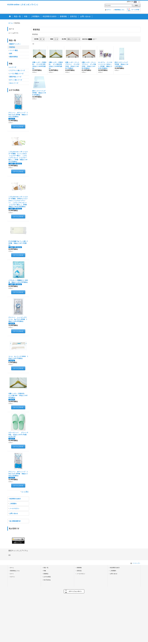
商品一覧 (46, 567)
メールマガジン (14, 508)
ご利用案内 (12, 503)
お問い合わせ (13, 513)
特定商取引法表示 (15, 499)
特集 (45, 570)
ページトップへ (136, 563)
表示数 (36, 39)
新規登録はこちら (119, 9)
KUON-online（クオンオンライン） (23, 4)
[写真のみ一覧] (90, 39)
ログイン (108, 9)
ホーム (12, 567)
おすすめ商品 (47, 576)
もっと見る (24, 492)
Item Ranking (47, 580)
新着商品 (46, 573)
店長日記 (79, 570)
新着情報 (79, 567)
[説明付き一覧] (95, 39)
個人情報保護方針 (15, 521)
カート (12, 573)
